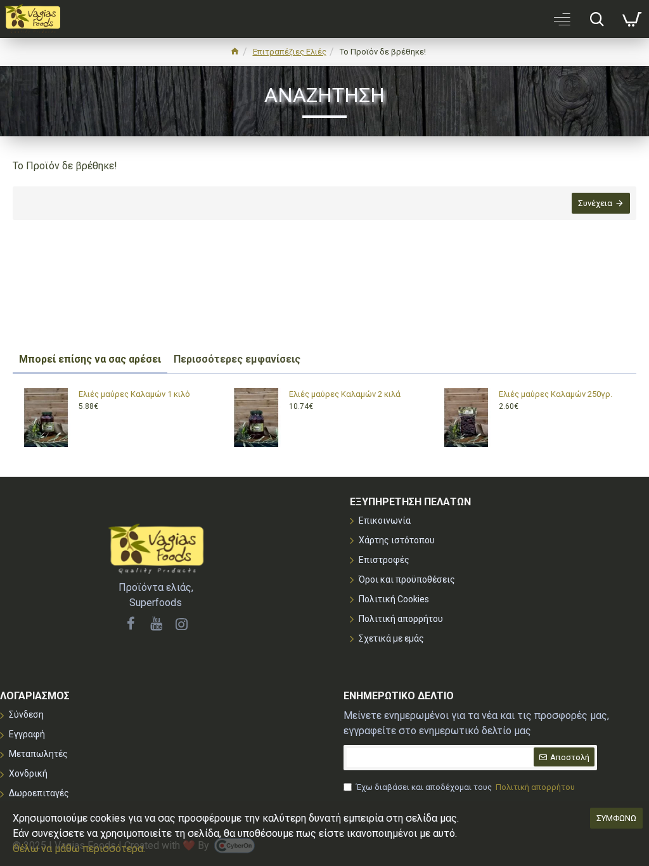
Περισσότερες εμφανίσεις (237, 359)
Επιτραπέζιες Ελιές (289, 51)
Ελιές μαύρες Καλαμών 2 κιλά (345, 394)
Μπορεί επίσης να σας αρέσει (90, 359)
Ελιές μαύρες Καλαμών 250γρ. (555, 394)
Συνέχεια (595, 203)
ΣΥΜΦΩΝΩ (616, 818)
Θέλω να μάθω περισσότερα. (79, 849)
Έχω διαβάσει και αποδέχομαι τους (465, 787)
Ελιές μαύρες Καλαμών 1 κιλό (134, 394)
